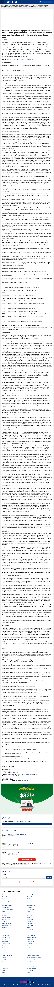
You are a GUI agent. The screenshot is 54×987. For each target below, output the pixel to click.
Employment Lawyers (7, 903)
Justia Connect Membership (34, 957)
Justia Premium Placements (33, 962)
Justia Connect (6, 984)
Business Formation (7, 917)
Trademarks (5, 968)
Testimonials (30, 970)
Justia (2, 5)
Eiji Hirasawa (11, 774)
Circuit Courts (5, 946)
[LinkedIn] (20, 982)
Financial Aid (30, 921)
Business (4, 915)
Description (9, 59)
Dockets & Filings (6, 950)
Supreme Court (6, 943)
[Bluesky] (30, 982)
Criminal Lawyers (6, 901)
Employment (5, 921)
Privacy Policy (38, 984)
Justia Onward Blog (31, 968)
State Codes (30, 939)
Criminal (29, 899)
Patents (6, 5)
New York (29, 948)
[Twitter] (32, 982)
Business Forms (6, 962)
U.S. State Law (31, 935)
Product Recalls (5, 964)
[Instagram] (26, 982)
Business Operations (7, 919)
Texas (28, 950)
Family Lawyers (5, 907)
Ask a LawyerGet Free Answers (7, 818)
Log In (44, 1)
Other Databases (7, 955)
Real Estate (4, 927)
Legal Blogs (5, 960)
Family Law (29, 907)
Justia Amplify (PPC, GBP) (33, 966)
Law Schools (30, 915)
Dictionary (29, 917)
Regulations (5, 941)
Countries (4, 970)
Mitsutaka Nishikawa (27, 774)
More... (3, 911)
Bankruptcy (30, 896)
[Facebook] (24, 982)
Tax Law (4, 929)
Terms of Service (30, 984)
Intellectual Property (7, 923)
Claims (14, 59)
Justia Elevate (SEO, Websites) (34, 964)
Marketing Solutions (33, 955)
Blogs (28, 927)
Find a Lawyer (6, 871)
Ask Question (27, 824)
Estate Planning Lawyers (8, 905)
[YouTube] (22, 982)
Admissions (30, 919)
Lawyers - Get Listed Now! (27, 881)
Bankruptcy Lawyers (7, 896)
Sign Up (50, 1)
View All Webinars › (27, 859)
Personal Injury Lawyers (8, 909)
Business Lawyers (6, 899)
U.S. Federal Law (6, 935)
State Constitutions (32, 937)
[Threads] (28, 982)
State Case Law (30, 941)
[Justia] (11, 2)
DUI (28, 903)
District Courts (5, 948)
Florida (28, 946)
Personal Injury (31, 909)
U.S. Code (4, 939)
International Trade (7, 925)
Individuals (30, 895)
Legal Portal (13, 984)
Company (19, 984)
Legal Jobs (4, 957)
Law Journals (30, 925)
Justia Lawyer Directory (32, 960)
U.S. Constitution (6, 937)
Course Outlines (31, 923)
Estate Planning (31, 905)
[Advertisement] (27, 18)
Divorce (29, 901)
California (29, 943)
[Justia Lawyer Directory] (34, 982)
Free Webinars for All (9, 831)
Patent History (20, 59)
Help (24, 984)
